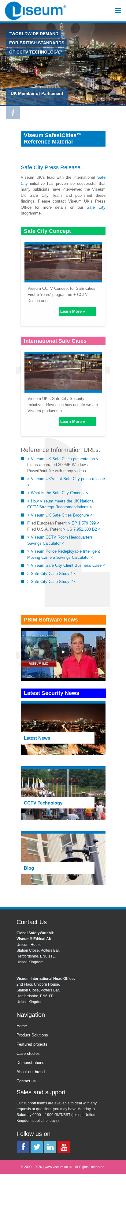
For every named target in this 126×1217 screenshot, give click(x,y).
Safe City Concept (47, 231)
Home (22, 1026)
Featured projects (32, 1044)
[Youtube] (63, 1147)
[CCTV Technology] (63, 794)
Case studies (28, 1053)
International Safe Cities (55, 341)
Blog (29, 868)
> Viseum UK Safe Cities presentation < (62, 459)
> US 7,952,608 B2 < (82, 529)
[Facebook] (23, 1147)
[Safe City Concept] (63, 261)
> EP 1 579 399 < (83, 523)
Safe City (32, 167)
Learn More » (72, 311)
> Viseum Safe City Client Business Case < (66, 565)
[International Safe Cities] (63, 371)
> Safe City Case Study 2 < (51, 581)
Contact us (26, 1081)
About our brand (31, 1072)
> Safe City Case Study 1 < (51, 573)
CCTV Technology (43, 802)
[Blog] (63, 859)
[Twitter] (37, 1147)
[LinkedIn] (50, 1147)
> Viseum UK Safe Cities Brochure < (60, 515)
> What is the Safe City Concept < (57, 493)
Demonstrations (30, 1062)
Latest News (37, 738)
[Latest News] (63, 729)
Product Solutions (32, 1035)
